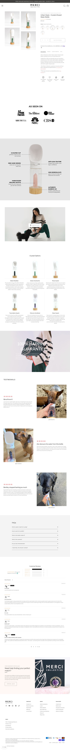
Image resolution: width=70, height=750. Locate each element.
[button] (43, 19)
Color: (46, 24)
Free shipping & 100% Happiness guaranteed (51, 13)
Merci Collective (11, 746)
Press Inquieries (29, 705)
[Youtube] (9, 705)
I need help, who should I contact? (20, 547)
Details (48, 51)
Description (43, 51)
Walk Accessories (43, 704)
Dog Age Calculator (60, 707)
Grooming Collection (44, 711)
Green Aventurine (52, 28)
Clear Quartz (48, 28)
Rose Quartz (43, 33)
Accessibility (8, 725)
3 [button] (35, 646)
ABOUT (60, 742)
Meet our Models (59, 711)
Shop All (42, 713)
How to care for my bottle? (18, 531)
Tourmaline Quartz (62, 28)
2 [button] (33, 646)
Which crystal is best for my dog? (19, 527)
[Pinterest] (15, 705)
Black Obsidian (57, 28)
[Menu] (2, 5)
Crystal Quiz (58, 704)
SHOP (50, 742)
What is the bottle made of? (18, 535)
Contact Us (28, 704)
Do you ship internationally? (18, 543)
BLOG (63, 742)
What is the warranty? (17, 539)
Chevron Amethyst (43, 28)
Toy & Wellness (43, 709)
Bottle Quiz (58, 705)
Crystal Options (55, 51)
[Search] (64, 5)
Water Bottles (43, 707)
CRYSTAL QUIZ (55, 742)
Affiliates (28, 709)
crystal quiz (11, 683)
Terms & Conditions (9, 729)
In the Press (28, 711)
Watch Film (35, 225)
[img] (7, 583)
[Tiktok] (19, 705)
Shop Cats (42, 714)
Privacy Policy (8, 727)
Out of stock (58, 40)
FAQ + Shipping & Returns (11, 721)
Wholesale (28, 707)
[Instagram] (12, 705)
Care (61, 51)
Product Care (8, 723)
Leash (41, 705)
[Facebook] (6, 705)
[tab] (44, 51)
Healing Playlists (59, 709)
